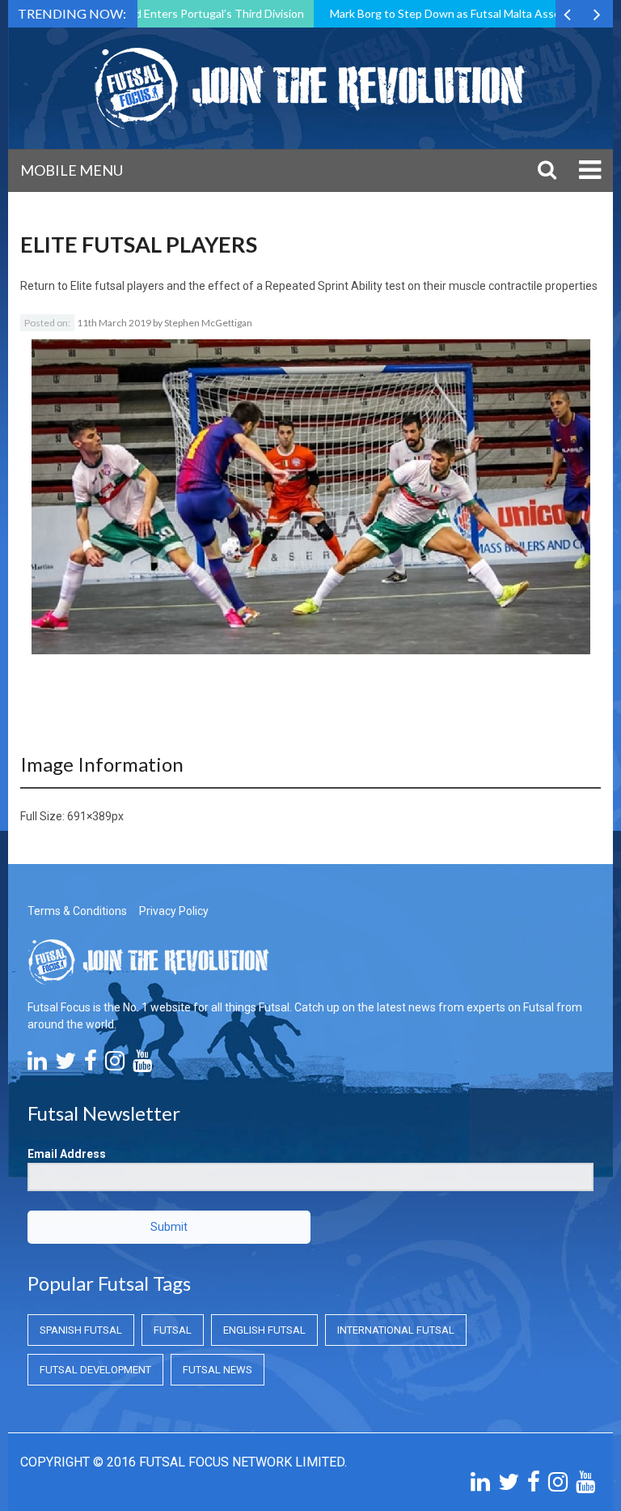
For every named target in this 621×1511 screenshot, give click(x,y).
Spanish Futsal (81, 1330)
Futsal (173, 1330)
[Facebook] (90, 1064)
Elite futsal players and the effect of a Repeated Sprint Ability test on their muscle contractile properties (334, 285)
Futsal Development (95, 1370)
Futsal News (217, 1370)
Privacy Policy (174, 910)
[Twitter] (65, 1064)
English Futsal (264, 1330)
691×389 (89, 816)
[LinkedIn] (37, 1064)
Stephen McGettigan (208, 323)
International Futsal (395, 1330)
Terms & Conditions (77, 910)
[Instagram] (115, 1064)
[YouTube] (142, 1064)
